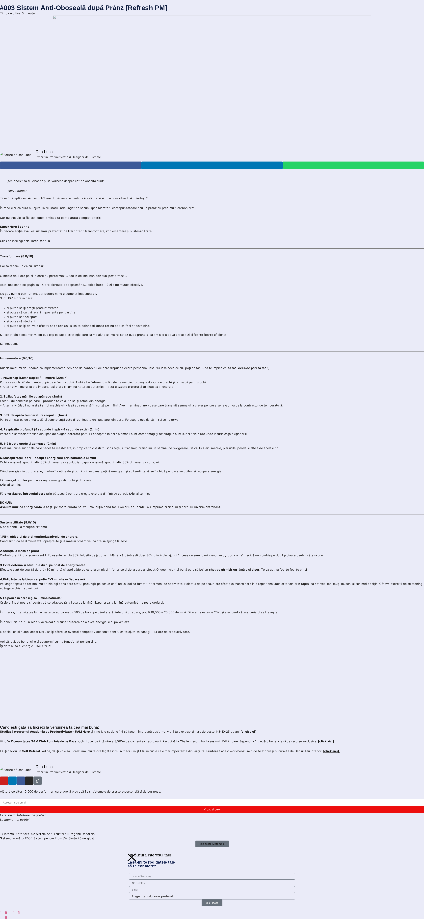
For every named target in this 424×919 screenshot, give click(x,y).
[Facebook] (21, 781)
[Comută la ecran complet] (9, 912)
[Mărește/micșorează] (3, 912)
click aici (326, 741)
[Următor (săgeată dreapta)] (9, 917)
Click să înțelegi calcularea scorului (25, 241)
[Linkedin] (12, 781)
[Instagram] (29, 781)
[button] (70, 165)
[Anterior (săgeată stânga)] (3, 917)
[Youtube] (4, 781)
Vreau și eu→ (212, 809)
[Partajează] (16, 912)
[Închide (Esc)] (22, 912)
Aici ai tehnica (11, 484)
